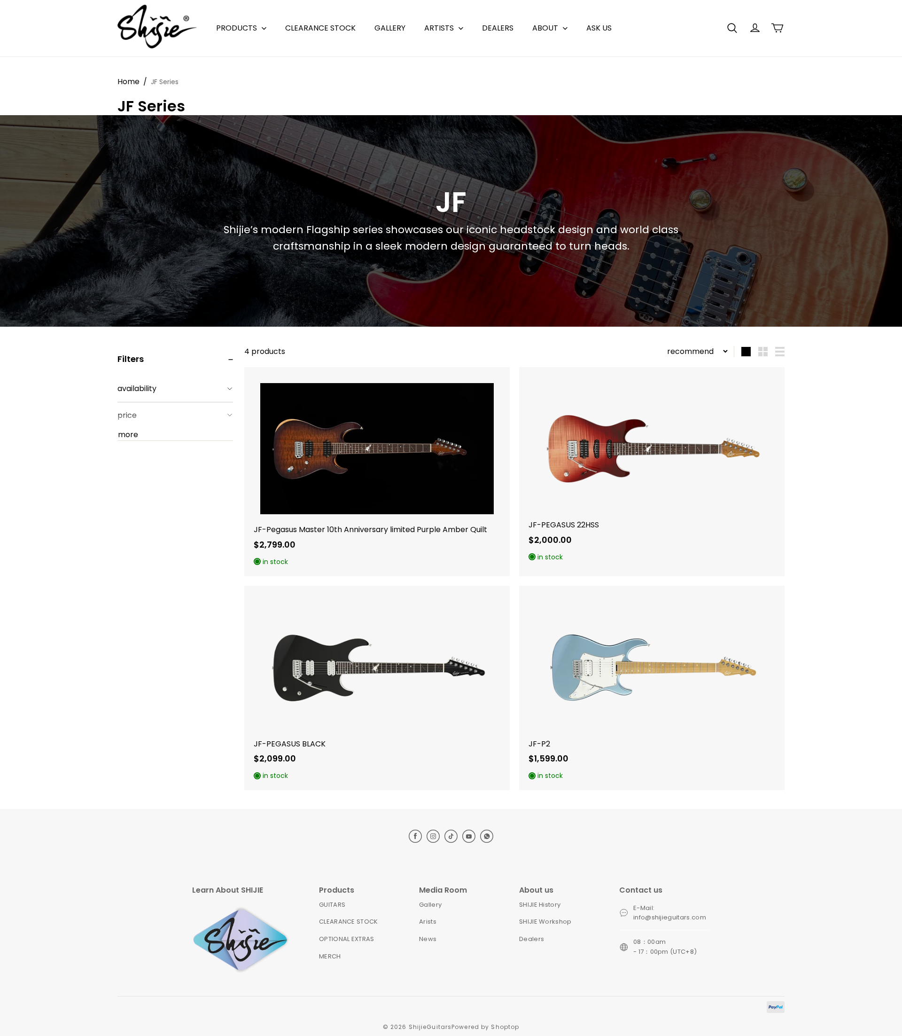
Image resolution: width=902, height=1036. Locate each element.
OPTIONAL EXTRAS (346, 938)
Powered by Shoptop (485, 1027)
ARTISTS (439, 28)
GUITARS (332, 904)
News (427, 938)
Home (128, 81)
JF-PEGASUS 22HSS (564, 524)
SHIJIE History (540, 904)
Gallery (430, 904)
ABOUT (545, 28)
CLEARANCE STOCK (320, 28)
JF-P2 (539, 743)
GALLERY (389, 28)
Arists (427, 921)
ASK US (599, 28)
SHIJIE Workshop (545, 921)
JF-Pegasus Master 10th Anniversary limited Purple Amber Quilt (370, 529)
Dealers (531, 938)
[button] (732, 28)
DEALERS (497, 28)
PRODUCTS (236, 28)
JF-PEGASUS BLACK (290, 743)
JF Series (165, 81)
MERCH (330, 956)
